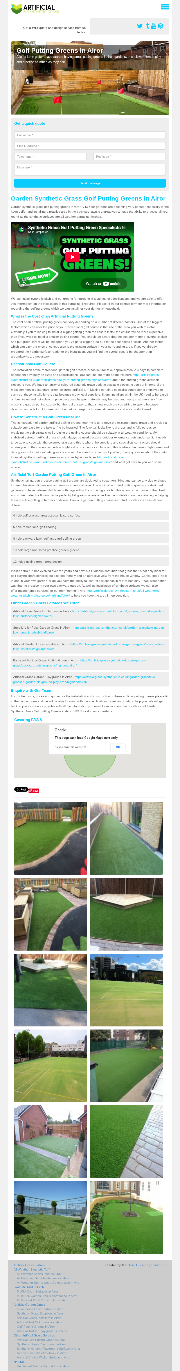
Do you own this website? (70, 747)
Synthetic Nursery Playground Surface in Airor (48, 1348)
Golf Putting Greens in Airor (36, 1326)
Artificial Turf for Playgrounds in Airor (42, 1331)
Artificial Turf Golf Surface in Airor (40, 1322)
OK (118, 747)
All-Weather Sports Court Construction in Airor (49, 1282)
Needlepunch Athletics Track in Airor (42, 1353)
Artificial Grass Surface (29, 1265)
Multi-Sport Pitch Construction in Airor (43, 1300)
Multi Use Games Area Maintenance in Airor (47, 1296)
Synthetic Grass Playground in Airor (41, 1344)
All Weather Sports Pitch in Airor (39, 1274)
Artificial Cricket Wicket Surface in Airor (43, 1357)
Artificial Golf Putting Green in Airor (41, 1340)
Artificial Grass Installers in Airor (39, 1318)
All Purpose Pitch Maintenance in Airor (43, 1278)
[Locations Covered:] (13, 6)
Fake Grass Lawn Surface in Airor (40, 1309)
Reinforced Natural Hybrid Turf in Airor (43, 1366)
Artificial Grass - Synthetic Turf (145, 1265)
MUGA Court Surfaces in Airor (37, 1291)
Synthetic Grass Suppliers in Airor (40, 1313)
